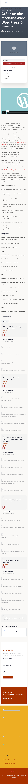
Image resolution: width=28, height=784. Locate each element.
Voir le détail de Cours (7, 26)
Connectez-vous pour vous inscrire (14, 63)
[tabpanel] (14, 200)
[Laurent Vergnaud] (5, 631)
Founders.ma (14, 771)
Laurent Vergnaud (14, 631)
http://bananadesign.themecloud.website (15, 170)
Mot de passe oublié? (9, 683)
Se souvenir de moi (9, 672)
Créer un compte (7, 698)
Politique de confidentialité (9, 763)
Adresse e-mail (7, 658)
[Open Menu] (2, 3)
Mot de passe (7, 665)
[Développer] (4, 335)
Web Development (6, 10)
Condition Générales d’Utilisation (10, 759)
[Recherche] (25, 3)
